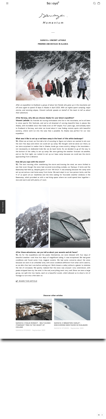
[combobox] (100, 415)
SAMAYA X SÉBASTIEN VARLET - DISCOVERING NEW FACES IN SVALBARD (71, 324)
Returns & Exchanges (47, 383)
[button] (94, 3)
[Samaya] (53, 3)
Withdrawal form (45, 386)
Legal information (45, 390)
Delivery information (47, 379)
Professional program (14, 386)
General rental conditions (48, 399)
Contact (9, 376)
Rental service (11, 379)
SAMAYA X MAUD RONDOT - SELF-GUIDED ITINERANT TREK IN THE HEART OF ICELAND (33, 325)
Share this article (28, 281)
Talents (9, 390)
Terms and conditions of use (50, 402)
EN (99, 415)
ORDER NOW (44, 376)
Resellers (9, 383)
